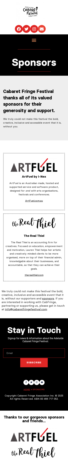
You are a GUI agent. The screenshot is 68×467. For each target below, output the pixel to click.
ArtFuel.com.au (34, 200)
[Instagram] (34, 29)
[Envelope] (42, 29)
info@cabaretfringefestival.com (26, 309)
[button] (34, 40)
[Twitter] (26, 29)
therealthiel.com (34, 275)
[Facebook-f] (26, 382)
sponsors (48, 298)
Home (27, 389)
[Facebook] (19, 29)
